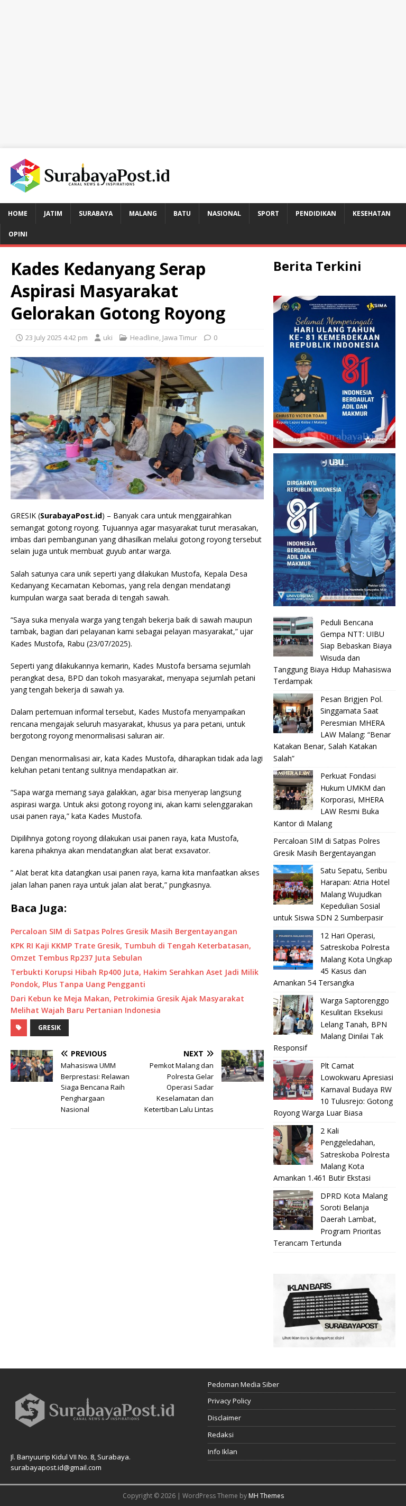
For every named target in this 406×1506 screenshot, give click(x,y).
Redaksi (221, 1434)
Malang (143, 213)
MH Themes (266, 1495)
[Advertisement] (203, 74)
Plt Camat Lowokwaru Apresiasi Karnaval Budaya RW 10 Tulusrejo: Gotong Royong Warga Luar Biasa (333, 1089)
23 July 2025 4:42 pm (56, 337)
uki (108, 337)
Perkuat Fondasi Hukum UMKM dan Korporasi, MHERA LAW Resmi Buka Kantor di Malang (329, 799)
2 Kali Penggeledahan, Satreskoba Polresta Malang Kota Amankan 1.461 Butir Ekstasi (331, 1154)
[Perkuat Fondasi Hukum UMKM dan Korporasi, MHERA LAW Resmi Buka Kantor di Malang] (293, 790)
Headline (144, 337)
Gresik (49, 1027)
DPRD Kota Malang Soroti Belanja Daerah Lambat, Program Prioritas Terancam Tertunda (330, 1219)
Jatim (53, 213)
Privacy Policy (229, 1400)
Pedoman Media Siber (243, 1384)
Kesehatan (372, 213)
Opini (17, 234)
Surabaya (96, 213)
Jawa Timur (179, 337)
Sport (268, 213)
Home (17, 213)
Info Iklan (222, 1451)
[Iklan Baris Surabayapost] (334, 1341)
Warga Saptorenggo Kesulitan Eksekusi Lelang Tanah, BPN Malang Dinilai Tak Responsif (331, 1024)
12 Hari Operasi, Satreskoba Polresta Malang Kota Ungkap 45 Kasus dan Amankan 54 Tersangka (332, 959)
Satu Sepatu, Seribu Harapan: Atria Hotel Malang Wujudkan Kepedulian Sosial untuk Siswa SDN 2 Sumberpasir (331, 894)
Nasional (224, 213)
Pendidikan (316, 213)
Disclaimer (224, 1417)
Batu (182, 213)
